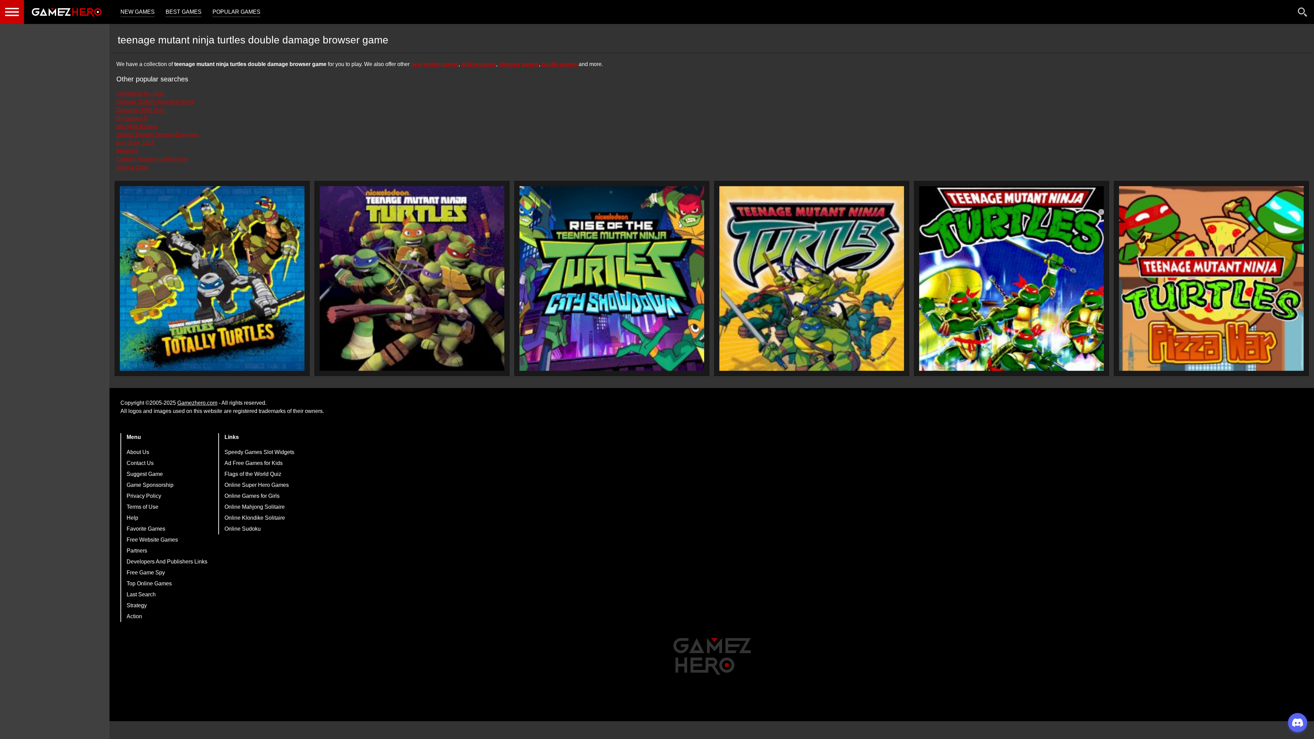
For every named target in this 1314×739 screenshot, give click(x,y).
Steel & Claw (132, 167)
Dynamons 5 (131, 118)
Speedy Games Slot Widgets (259, 452)
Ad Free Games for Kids (253, 463)
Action (134, 616)
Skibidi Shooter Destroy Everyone (157, 135)
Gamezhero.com (197, 403)
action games (478, 64)
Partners (137, 551)
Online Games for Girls (252, 496)
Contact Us (140, 463)
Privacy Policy (144, 496)
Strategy (137, 605)
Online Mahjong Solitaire (254, 507)
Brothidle (127, 151)
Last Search (141, 594)
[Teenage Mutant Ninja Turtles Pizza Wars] (1211, 278)
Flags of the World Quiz (252, 474)
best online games (435, 64)
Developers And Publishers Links (167, 562)
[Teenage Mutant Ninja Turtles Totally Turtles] (212, 278)
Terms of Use (142, 507)
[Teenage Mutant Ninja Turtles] (811, 278)
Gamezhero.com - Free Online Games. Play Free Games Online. (67, 12)
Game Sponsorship (150, 485)
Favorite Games (146, 529)
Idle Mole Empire (136, 126)
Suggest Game (145, 474)
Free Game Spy (146, 572)
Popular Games (236, 12)
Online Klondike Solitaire (254, 518)
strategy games (519, 64)
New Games (137, 12)
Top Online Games (149, 583)
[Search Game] (1302, 13)
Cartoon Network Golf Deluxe (152, 159)
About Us (138, 452)
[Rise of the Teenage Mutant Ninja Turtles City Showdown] (612, 278)
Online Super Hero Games (256, 485)
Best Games (184, 12)
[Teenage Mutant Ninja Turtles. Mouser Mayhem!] (412, 278)
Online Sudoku (242, 529)
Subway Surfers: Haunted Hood (154, 102)
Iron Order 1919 (135, 143)
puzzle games (559, 64)
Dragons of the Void (140, 110)
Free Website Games (152, 540)
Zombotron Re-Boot (140, 93)
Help (132, 518)
